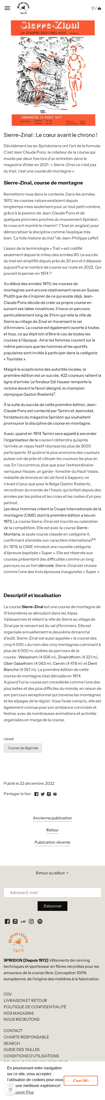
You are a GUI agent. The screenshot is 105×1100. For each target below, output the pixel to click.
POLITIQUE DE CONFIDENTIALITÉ (35, 1006)
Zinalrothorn (69, 657)
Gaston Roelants (38, 394)
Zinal (42, 321)
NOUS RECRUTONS (22, 1019)
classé (9, 739)
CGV (8, 994)
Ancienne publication (52, 817)
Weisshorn (28, 657)
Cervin (59, 663)
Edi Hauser (60, 381)
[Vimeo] (23, 921)
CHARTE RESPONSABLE (26, 1037)
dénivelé (45, 565)
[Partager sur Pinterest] (49, 793)
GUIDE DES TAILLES (22, 1049)
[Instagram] (31, 921)
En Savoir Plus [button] (21, 1092)
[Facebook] (7, 921)
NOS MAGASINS (19, 1013)
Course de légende (23, 748)
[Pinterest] (15, 921)
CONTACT (13, 1030)
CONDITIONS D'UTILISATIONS (31, 1055)
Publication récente (52, 842)
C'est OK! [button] (81, 1081)
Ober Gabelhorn (18, 663)
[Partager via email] (55, 793)
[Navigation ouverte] (7, 8)
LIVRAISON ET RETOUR (25, 1000)
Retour (52, 829)
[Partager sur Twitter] (43, 793)
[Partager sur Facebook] (36, 793)
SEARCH (12, 1043)
